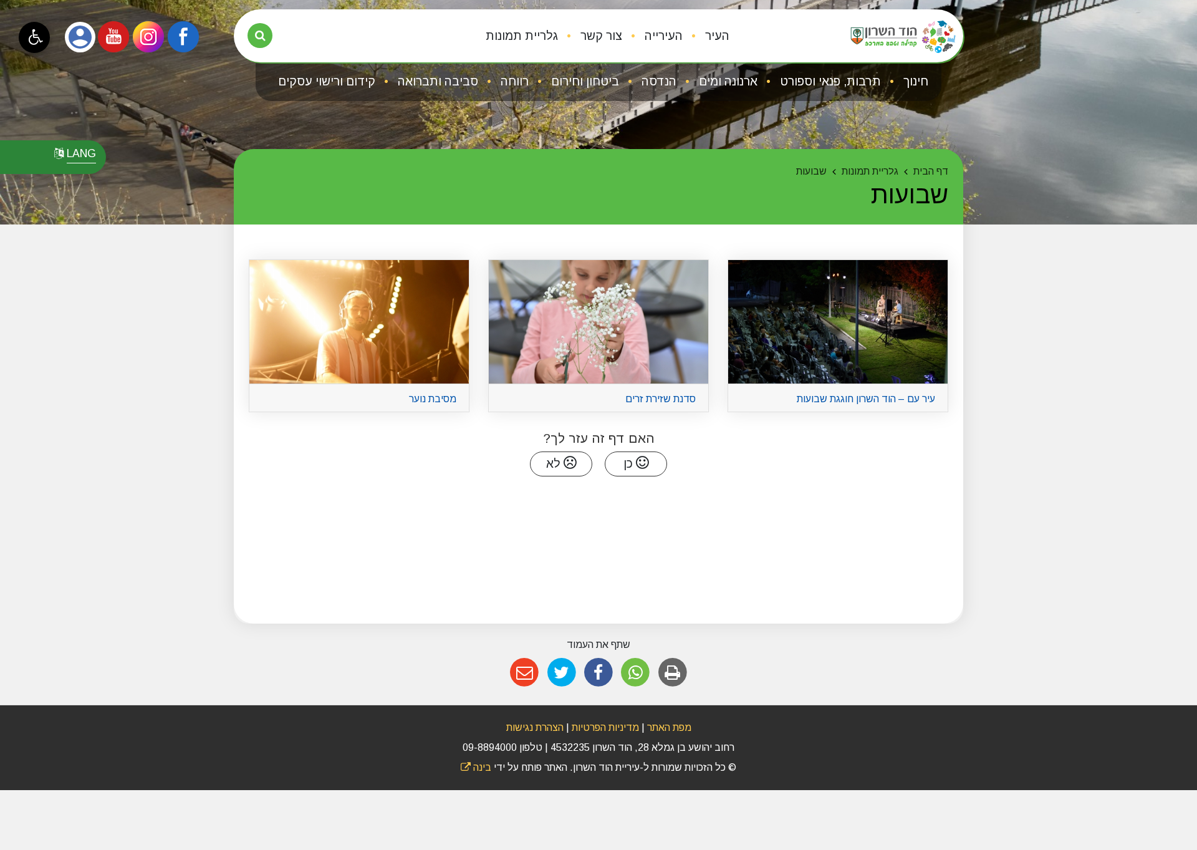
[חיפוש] (260, 35)
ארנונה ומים (726, 81)
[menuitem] (707, 36)
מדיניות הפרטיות (604, 727)
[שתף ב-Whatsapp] (635, 672)
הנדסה (657, 81)
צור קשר (599, 35)
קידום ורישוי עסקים (326, 81)
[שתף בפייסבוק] (598, 672)
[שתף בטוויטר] (561, 672)
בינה (476, 767)
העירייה (662, 35)
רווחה (513, 81)
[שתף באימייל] (524, 672)
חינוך (914, 81)
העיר (715, 35)
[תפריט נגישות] (34, 37)
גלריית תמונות (522, 35)
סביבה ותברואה (436, 81)
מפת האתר (669, 727)
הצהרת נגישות (535, 727)
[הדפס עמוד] (672, 672)
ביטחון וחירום (583, 81)
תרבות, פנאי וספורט (829, 81)
